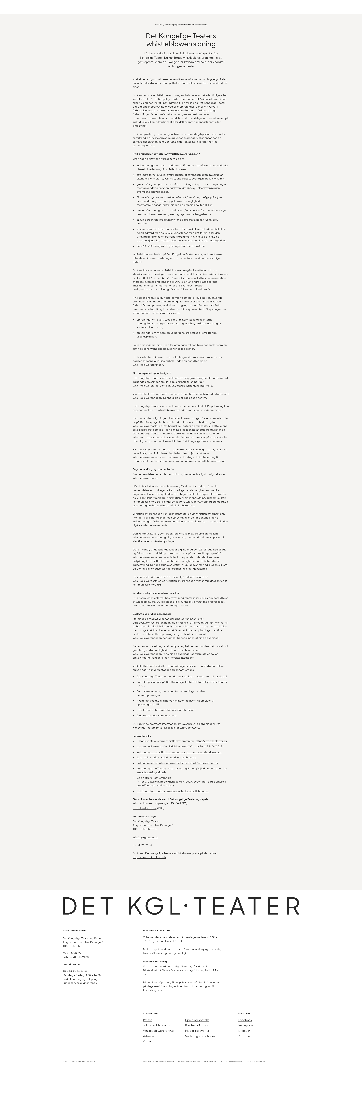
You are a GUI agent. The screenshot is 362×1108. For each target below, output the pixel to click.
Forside (158, 24)
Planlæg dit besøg (197, 1025)
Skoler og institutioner (200, 1036)
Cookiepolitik (234, 1061)
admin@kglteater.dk (145, 837)
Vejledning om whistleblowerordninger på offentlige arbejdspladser (179, 752)
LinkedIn (244, 1031)
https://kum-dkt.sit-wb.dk (162, 437)
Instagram (245, 1025)
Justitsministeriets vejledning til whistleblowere (167, 757)
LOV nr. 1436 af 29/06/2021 (204, 746)
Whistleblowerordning (158, 1031)
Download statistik (144, 808)
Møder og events (197, 1031)
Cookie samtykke (255, 1061)
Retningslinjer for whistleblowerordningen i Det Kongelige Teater (177, 763)
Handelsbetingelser (189, 1061)
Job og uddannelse (156, 1025)
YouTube (244, 1036)
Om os (147, 1041)
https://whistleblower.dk (211, 741)
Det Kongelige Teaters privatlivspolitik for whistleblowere (173, 791)
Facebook (245, 1020)
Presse (147, 1020)
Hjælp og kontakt (197, 1020)
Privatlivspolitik (213, 1061)
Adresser (149, 1036)
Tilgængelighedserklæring (158, 1061)
